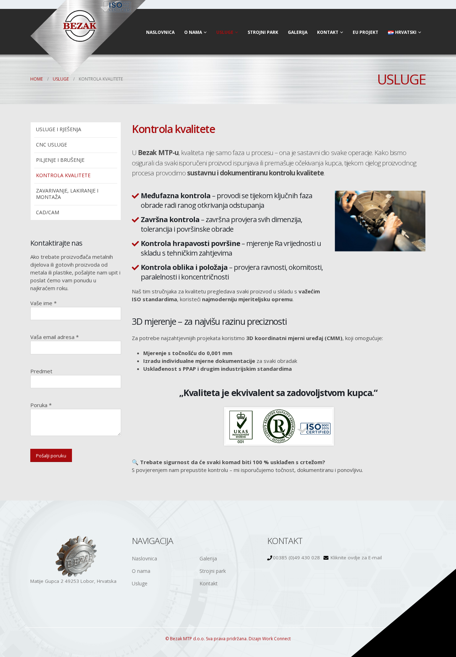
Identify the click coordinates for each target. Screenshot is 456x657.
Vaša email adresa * (54, 336)
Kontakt (327, 32)
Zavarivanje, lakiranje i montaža (67, 193)
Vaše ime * (43, 303)
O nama (193, 32)
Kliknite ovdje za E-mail (356, 557)
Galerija (297, 32)
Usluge (224, 32)
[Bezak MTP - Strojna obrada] (88, 38)
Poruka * (41, 405)
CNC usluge (51, 144)
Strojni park (263, 32)
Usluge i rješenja (58, 129)
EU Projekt (365, 32)
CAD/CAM (47, 212)
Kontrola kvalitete (63, 175)
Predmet (41, 371)
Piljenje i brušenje (60, 159)
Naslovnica (160, 32)
